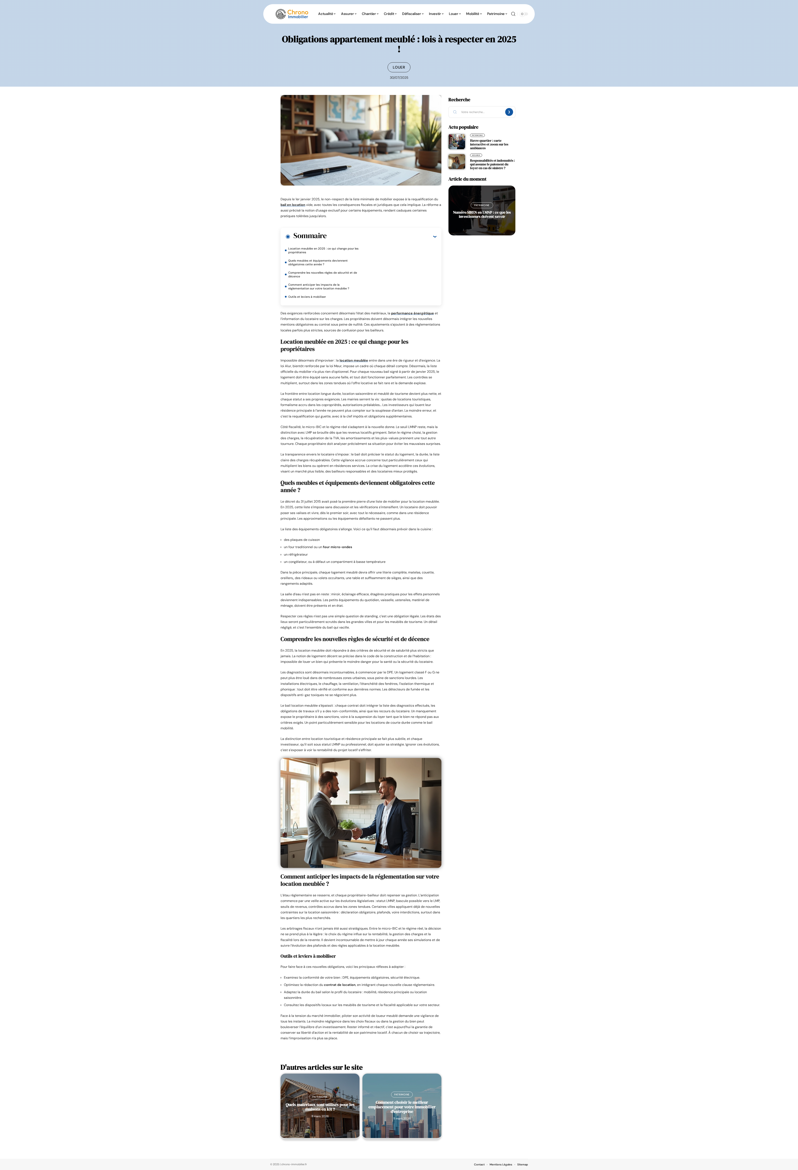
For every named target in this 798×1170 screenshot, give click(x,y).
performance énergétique (412, 313)
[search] (513, 13)
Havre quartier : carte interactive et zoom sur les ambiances (489, 144)
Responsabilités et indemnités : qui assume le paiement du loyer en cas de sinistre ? (492, 164)
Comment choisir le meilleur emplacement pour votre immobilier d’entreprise (402, 1106)
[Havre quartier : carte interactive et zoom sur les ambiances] (456, 141)
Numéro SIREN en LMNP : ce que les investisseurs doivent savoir (482, 214)
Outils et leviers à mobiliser (307, 297)
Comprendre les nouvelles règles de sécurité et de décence (322, 274)
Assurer (476, 155)
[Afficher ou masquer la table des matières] (381, 236)
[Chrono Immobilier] (292, 14)
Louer (399, 67)
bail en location (293, 205)
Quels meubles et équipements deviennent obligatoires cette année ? (318, 262)
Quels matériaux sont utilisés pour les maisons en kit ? (320, 1107)
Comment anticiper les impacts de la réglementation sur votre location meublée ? (318, 286)
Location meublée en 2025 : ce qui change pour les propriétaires (323, 250)
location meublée (354, 360)
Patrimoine (320, 1097)
